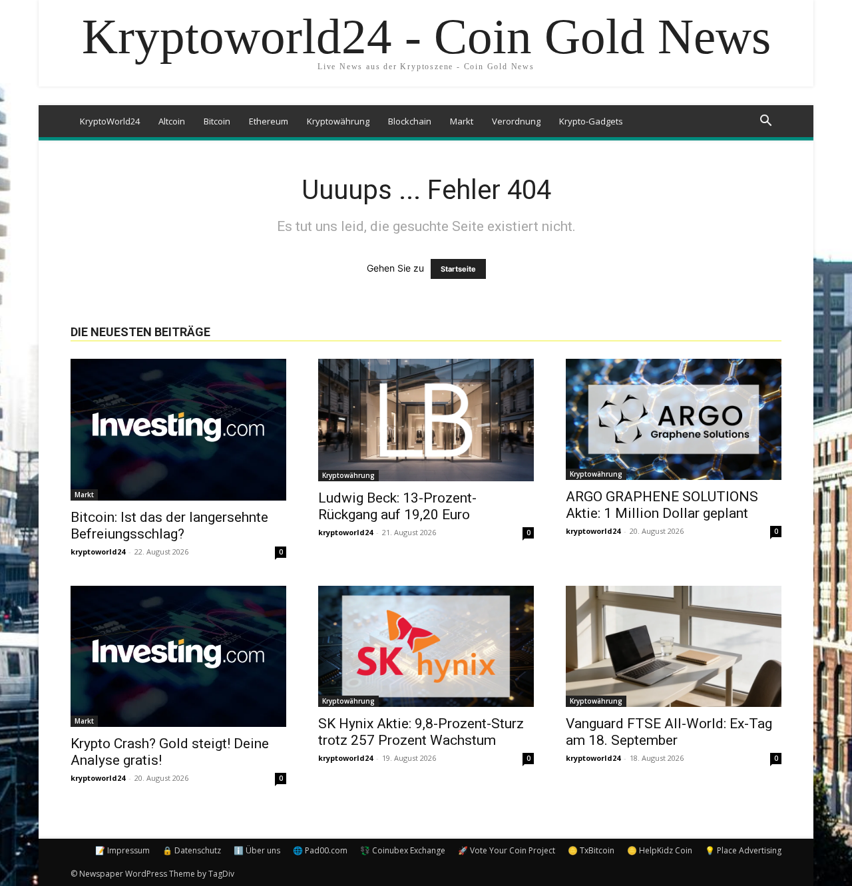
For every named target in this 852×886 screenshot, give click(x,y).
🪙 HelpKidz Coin (659, 850)
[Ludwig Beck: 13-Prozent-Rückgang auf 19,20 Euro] (426, 420)
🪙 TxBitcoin (591, 850)
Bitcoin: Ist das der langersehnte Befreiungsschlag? (169, 525)
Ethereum (268, 121)
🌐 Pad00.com (320, 850)
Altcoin (171, 121)
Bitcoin (217, 121)
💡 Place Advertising (743, 850)
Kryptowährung (338, 121)
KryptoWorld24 (110, 121)
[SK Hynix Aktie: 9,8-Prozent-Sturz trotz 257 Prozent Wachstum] (426, 646)
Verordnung (516, 121)
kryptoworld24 (98, 551)
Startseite (458, 269)
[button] (765, 122)
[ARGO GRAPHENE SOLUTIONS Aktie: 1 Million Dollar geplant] (673, 419)
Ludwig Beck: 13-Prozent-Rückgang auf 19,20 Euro (397, 506)
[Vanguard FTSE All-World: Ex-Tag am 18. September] (673, 646)
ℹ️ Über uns (257, 850)
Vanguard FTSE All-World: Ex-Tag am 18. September (669, 732)
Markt (461, 121)
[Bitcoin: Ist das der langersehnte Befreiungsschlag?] (178, 430)
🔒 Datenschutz (191, 850)
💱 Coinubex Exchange (402, 850)
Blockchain (409, 121)
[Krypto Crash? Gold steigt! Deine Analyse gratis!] (178, 657)
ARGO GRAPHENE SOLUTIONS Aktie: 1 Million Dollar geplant (662, 505)
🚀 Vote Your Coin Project (506, 850)
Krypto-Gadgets (591, 121)
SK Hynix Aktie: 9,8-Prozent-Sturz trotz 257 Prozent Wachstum (421, 732)
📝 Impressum (122, 850)
